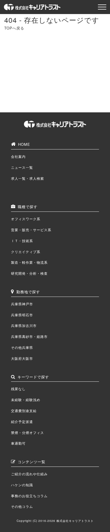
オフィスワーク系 (25, 218)
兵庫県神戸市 (22, 303)
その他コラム (22, 506)
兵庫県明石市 (22, 314)
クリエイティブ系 (25, 251)
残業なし (18, 388)
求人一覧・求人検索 (27, 178)
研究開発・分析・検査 (29, 273)
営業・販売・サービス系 (31, 229)
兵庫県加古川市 (24, 325)
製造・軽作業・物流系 (29, 262)
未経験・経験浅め (25, 399)
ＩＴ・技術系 (22, 240)
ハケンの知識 (22, 484)
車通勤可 (18, 443)
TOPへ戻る (14, 28)
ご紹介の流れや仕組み (29, 473)
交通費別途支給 (24, 410)
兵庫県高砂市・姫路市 (29, 336)
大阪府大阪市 (22, 358)
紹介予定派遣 (22, 421)
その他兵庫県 (22, 347)
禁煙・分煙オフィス (27, 432)
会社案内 (18, 156)
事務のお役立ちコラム (29, 495)
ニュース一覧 (22, 167)
